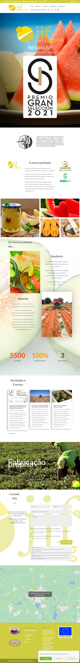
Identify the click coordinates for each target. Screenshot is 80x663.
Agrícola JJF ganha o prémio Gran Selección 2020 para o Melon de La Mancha (18, 407)
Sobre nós (38, 6)
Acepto (46, 658)
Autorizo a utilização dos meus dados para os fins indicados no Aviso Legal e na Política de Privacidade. (50, 532)
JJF (11, 410)
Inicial (31, 6)
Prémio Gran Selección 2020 (38, 9)
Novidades (53, 6)
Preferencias (71, 658)
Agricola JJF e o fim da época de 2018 (60, 406)
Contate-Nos (61, 6)
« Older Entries (11, 433)
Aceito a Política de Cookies (39, 538)
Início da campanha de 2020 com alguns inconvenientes (40, 406)
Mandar (65, 542)
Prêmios (22, 410)
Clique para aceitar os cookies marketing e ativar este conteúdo (40, 594)
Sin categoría (45, 409)
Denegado (58, 658)
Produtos (45, 6)
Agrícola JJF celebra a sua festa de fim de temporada (48, 648)
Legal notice (73, 1)
